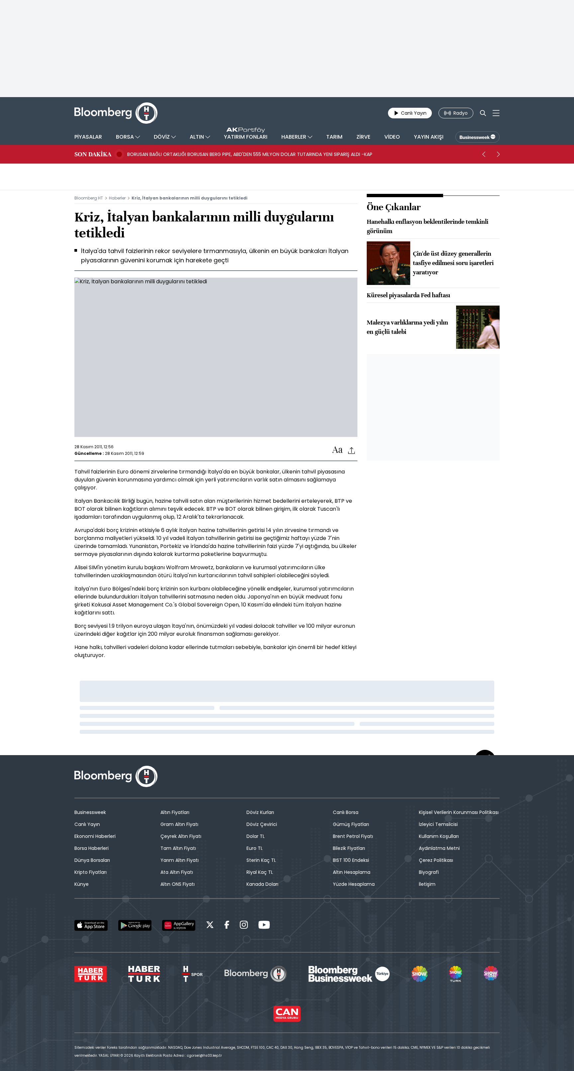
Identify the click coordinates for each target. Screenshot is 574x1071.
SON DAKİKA (92, 154)
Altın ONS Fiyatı (177, 884)
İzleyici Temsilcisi (438, 824)
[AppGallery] (178, 925)
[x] (210, 925)
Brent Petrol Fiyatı (353, 836)
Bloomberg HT (88, 198)
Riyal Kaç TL (259, 872)
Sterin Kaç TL (261, 860)
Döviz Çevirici (261, 824)
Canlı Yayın (87, 824)
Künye (81, 884)
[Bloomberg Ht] (256, 974)
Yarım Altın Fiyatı (179, 860)
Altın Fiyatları (174, 812)
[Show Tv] (420, 974)
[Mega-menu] (496, 113)
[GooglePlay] (134, 925)
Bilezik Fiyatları (349, 848)
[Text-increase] (337, 450)
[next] (498, 154)
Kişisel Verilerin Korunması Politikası (459, 812)
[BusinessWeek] (477, 137)
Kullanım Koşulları (439, 836)
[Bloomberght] (115, 113)
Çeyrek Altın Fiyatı (180, 836)
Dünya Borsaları (92, 860)
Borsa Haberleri (91, 848)
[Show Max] (492, 974)
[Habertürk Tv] (144, 974)
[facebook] (227, 925)
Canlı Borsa (345, 812)
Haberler (117, 198)
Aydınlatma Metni (439, 848)
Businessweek (90, 812)
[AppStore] (91, 925)
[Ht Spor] (192, 974)
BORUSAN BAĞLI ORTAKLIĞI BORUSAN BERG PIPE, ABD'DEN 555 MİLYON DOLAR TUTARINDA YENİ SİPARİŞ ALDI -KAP (249, 154)
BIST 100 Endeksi (351, 860)
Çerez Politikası (436, 860)
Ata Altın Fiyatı (176, 872)
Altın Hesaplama (351, 872)
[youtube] (264, 925)
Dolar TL (255, 836)
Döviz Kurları (260, 812)
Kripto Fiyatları (90, 872)
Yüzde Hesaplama (354, 884)
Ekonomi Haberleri (95, 836)
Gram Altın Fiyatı (179, 824)
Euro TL (254, 848)
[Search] (483, 113)
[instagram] (244, 925)
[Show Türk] (455, 974)
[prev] (483, 154)
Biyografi (429, 872)
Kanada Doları (262, 884)
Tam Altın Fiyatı (178, 848)
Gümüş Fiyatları (351, 824)
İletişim (427, 884)
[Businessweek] (349, 974)
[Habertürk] (90, 974)
